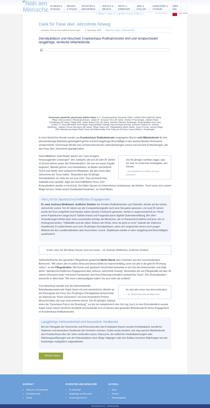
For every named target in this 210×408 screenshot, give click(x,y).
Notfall (183, 13)
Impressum (113, 406)
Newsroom (161, 13)
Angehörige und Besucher (80, 394)
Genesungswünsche (78, 398)
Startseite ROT (128, 30)
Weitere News (52, 355)
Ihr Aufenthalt (75, 390)
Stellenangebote (119, 398)
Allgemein (109, 30)
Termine (115, 394)
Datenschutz (98, 406)
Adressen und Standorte (37, 390)
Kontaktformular (33, 394)
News (117, 30)
